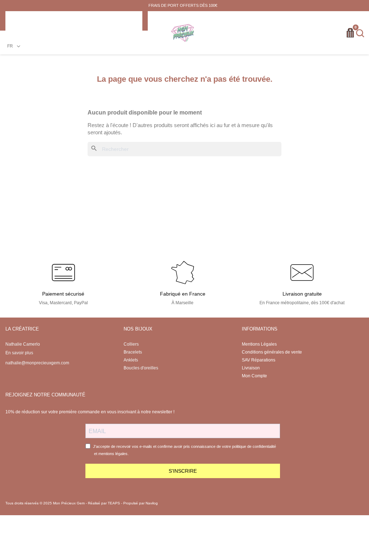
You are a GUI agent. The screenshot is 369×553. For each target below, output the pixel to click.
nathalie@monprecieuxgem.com (37, 362)
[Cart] (350, 32)
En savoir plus (19, 352)
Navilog (152, 503)
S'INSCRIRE (183, 471)
